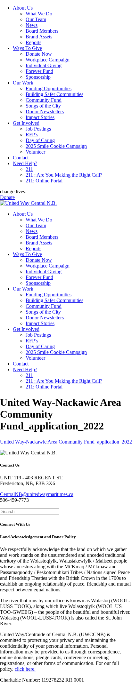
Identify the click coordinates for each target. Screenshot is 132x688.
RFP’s (32, 134)
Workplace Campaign (48, 59)
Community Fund (44, 100)
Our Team (36, 19)
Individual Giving (44, 65)
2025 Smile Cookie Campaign (56, 146)
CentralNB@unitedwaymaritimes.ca (36, 494)
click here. (25, 669)
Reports (33, 42)
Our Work (23, 82)
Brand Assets (39, 36)
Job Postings (38, 129)
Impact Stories (40, 117)
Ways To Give (27, 48)
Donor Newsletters (45, 111)
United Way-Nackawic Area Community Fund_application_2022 (66, 441)
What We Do (39, 13)
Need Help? (25, 163)
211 (29, 169)
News (31, 25)
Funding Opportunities (48, 88)
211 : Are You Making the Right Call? (64, 175)
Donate (7, 197)
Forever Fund (39, 71)
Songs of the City (43, 105)
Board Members (42, 31)
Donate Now (39, 54)
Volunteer (35, 152)
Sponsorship (38, 77)
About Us (23, 8)
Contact (21, 157)
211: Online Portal (44, 180)
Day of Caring (40, 140)
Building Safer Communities (54, 94)
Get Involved (26, 123)
